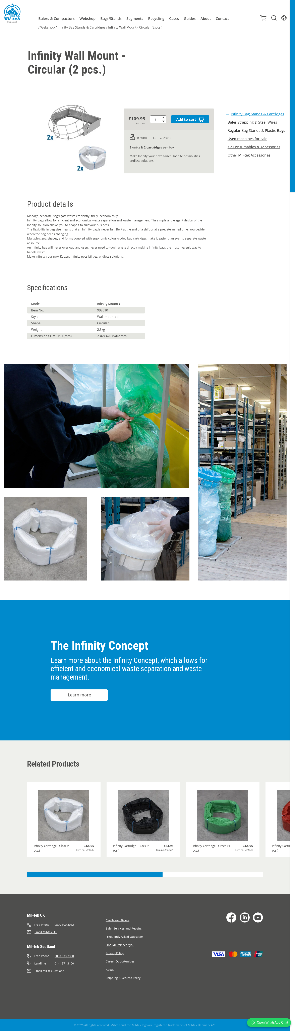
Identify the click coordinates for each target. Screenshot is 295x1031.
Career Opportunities (120, 961)
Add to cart (186, 119)
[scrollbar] (292, 515)
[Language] (284, 17)
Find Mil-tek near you (120, 945)
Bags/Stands (111, 18)
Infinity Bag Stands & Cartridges (81, 27)
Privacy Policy (115, 953)
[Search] (274, 17)
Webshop (87, 18)
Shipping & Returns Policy (123, 978)
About (205, 18)
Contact (222, 18)
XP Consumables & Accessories (254, 146)
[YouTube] (258, 917)
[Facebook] (231, 917)
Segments (134, 18)
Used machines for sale (247, 138)
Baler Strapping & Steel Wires (252, 122)
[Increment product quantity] (164, 117)
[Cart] (263, 17)
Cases (174, 18)
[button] (269, 1022)
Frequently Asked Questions (124, 937)
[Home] (12, 13)
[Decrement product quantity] (164, 121)
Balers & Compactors (56, 18)
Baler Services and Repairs (124, 928)
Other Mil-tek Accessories (249, 155)
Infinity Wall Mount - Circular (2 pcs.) (135, 27)
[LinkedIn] (245, 917)
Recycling (156, 18)
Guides (190, 18)
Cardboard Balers (117, 920)
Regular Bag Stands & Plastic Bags (256, 130)
